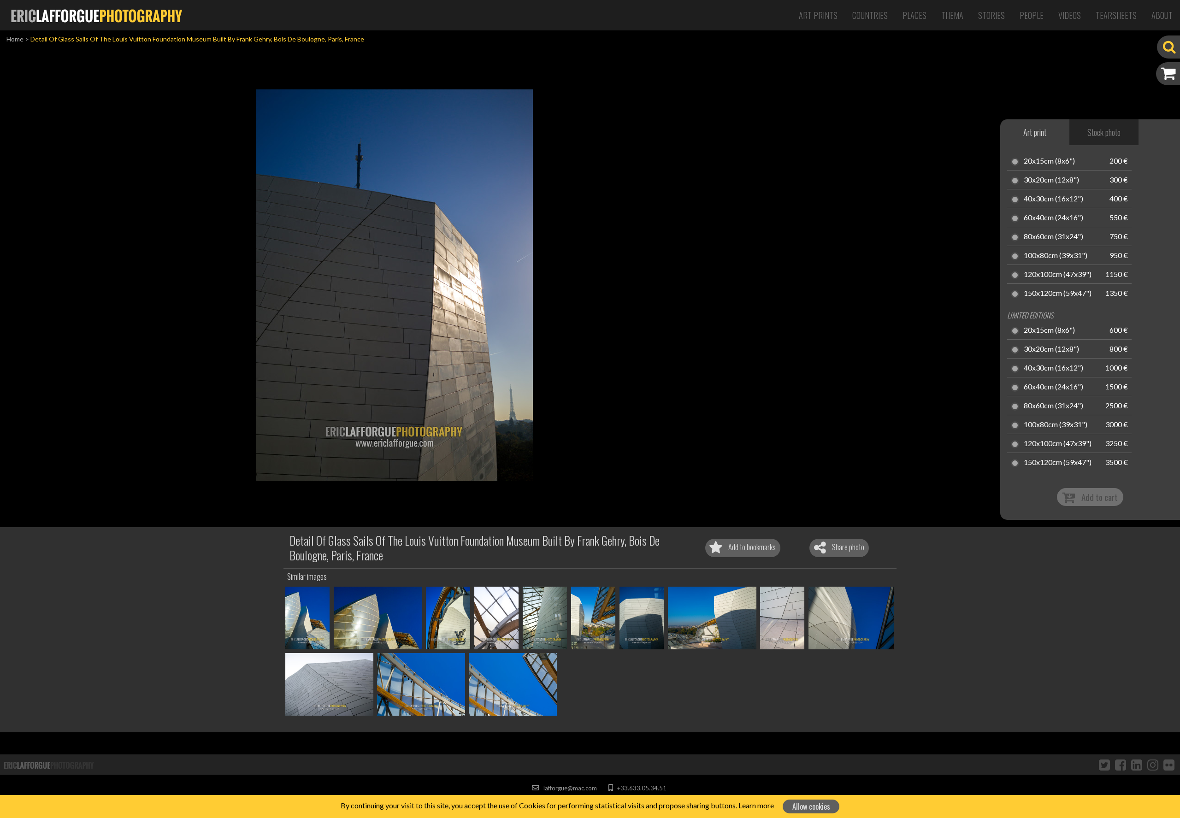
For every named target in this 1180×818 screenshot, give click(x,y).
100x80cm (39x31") (1055, 255)
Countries (870, 15)
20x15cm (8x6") (1049, 161)
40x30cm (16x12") (1053, 199)
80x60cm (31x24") (1053, 237)
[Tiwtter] (1104, 764)
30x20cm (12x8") (1051, 180)
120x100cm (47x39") (1058, 274)
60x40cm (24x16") (1053, 218)
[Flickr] (1168, 764)
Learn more (756, 805)
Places (914, 15)
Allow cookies (811, 806)
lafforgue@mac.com (569, 788)
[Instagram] (1152, 764)
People (1032, 15)
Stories (991, 15)
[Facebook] (1120, 764)
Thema (952, 15)
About (1162, 15)
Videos (1069, 15)
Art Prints (818, 15)
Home (15, 39)
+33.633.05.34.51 (641, 788)
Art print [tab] (1034, 132)
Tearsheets (1116, 15)
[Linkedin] (1136, 764)
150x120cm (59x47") (1058, 293)
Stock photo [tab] (1104, 132)
